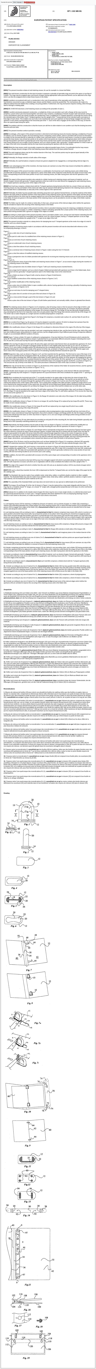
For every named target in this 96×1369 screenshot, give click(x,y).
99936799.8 (20, 29)
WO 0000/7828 (52, 32)
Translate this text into (6, 2)
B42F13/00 (72, 24)
